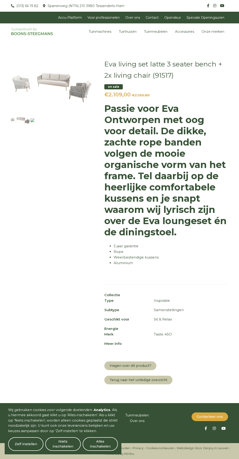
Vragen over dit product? (130, 366)
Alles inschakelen (100, 443)
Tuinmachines (100, 31)
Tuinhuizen (128, 31)
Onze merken (213, 31)
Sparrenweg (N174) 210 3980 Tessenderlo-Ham (85, 6)
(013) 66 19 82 (26, 6)
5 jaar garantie (126, 246)
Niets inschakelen (63, 443)
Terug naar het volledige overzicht (138, 380)
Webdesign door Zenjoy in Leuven (203, 448)
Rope (118, 251)
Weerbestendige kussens (136, 257)
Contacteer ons (210, 417)
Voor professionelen (104, 17)
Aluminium (123, 263)
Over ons (132, 17)
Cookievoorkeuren (160, 448)
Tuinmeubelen (156, 31)
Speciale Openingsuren (205, 17)
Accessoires (184, 31)
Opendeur (172, 17)
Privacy (138, 448)
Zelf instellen (26, 444)
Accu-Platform (70, 17)
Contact (152, 17)
